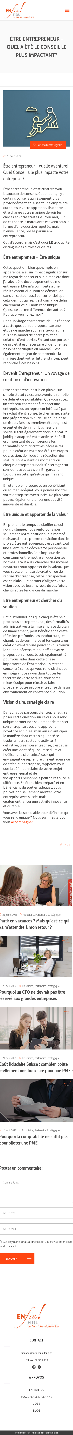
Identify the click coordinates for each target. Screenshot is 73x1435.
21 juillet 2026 (9, 914)
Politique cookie (22, 1432)
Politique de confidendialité (45, 1432)
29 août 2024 (14, 156)
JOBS (36, 1403)
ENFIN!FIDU (36, 1390)
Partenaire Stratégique (49, 145)
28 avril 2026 (9, 986)
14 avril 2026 (9, 1130)
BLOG (36, 1410)
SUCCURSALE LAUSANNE (36, 1396)
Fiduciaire (28, 914)
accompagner (22, 822)
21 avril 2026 (9, 1058)
